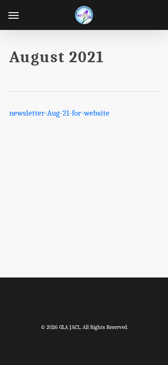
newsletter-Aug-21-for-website (59, 113)
